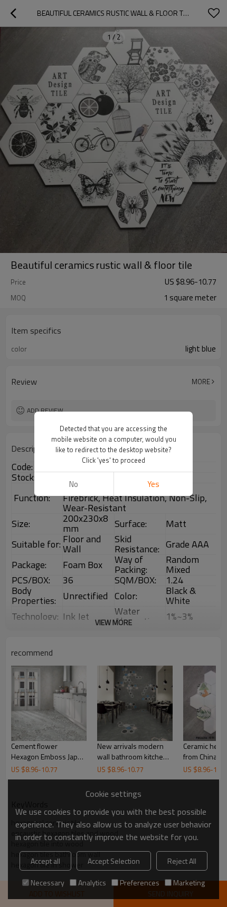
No (73, 484)
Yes (153, 484)
